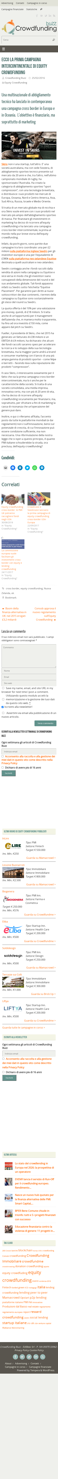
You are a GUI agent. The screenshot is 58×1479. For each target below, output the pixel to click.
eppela (46, 1266)
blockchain (25, 1250)
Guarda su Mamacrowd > (41, 858)
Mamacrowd (11, 1297)
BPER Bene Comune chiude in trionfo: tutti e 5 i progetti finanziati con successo (35, 1215)
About (8, 1363)
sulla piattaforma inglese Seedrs (28, 251)
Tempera (35, 1370)
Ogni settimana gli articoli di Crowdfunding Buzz (26, 744)
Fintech (6, 1287)
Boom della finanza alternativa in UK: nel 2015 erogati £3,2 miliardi (14, 614)
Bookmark (10, 597)
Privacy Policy (22, 1350)
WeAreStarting (18, 1328)
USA (36, 1323)
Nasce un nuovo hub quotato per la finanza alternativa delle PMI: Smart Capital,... (34, 1199)
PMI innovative (35, 1302)
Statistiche (31, 9)
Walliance (6, 1328)
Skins (5, 164)
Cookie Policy (36, 1350)
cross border (12, 588)
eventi (35, 1281)
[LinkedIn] (50, 15)
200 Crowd (6, 1251)
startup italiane (14, 1322)
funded (15, 1287)
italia (41, 1287)
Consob (5, 1256)
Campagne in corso (37, 3)
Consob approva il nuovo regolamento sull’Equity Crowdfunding (44, 614)
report (26, 1311)
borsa (35, 1250)
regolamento (44, 1306)
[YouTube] (41, 15)
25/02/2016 (38, 77)
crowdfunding (17, 1256)
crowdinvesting (8, 1266)
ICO (26, 1287)
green (21, 1287)
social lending (39, 1317)
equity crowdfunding (32, 588)
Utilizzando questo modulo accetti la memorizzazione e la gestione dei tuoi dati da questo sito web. (30, 699)
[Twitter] (45, 15)
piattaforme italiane (12, 1302)
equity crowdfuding (15, 1273)
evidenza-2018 (45, 1281)
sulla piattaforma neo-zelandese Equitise (32, 258)
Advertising (7, 3)
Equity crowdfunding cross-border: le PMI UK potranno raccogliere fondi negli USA (12, 513)
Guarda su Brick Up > (43, 994)
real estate (33, 1306)
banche (14, 1250)
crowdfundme (32, 1261)
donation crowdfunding (29, 1266)
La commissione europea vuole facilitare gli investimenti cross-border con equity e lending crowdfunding (12, 559)
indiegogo (33, 1288)
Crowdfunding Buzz (15, 77)
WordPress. (49, 1370)
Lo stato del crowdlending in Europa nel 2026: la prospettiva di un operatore (34, 1167)
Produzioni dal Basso (14, 1306)
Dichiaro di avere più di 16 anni (22, 767)
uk (12, 593)
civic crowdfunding (46, 1250)
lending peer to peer (33, 1292)
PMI (26, 1302)
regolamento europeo (12, 1312)
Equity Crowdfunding (16, 82)
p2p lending (38, 1297)
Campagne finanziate (12, 9)
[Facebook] (37, 15)
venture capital (44, 1323)
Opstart (24, 1297)
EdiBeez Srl (29, 1346)
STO (28, 1323)
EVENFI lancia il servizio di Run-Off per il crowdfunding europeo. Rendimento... (34, 1183)
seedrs (26, 1318)
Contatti (20, 3)
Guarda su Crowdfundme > (40, 914)
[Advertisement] (29, 1117)
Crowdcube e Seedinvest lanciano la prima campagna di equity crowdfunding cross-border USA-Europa (39, 514)
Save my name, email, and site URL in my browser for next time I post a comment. (27, 690)
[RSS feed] (54, 15)
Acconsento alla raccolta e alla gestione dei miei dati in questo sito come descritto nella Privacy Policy (28, 760)
